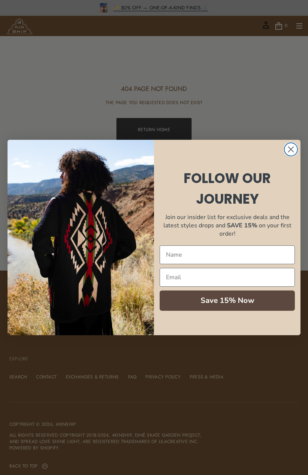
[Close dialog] (290, 149)
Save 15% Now (227, 300)
